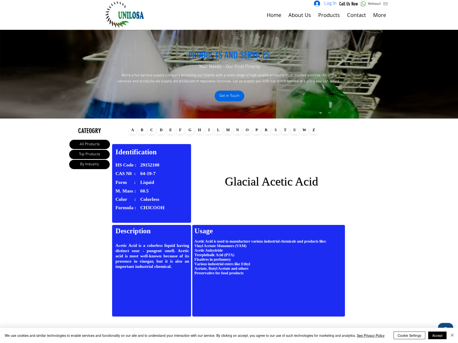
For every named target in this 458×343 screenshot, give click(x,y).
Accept (437, 335)
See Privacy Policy (371, 335)
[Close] (452, 335)
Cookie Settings (409, 335)
